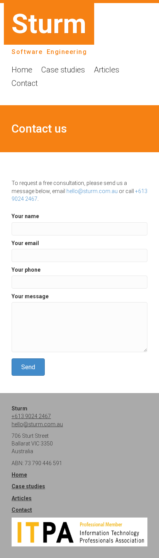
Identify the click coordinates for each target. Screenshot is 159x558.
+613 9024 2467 (31, 416)
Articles (106, 69)
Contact (25, 83)
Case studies (63, 69)
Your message (30, 296)
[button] (28, 367)
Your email (25, 243)
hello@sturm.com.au (92, 191)
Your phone (26, 270)
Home (22, 69)
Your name (25, 216)
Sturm (49, 24)
